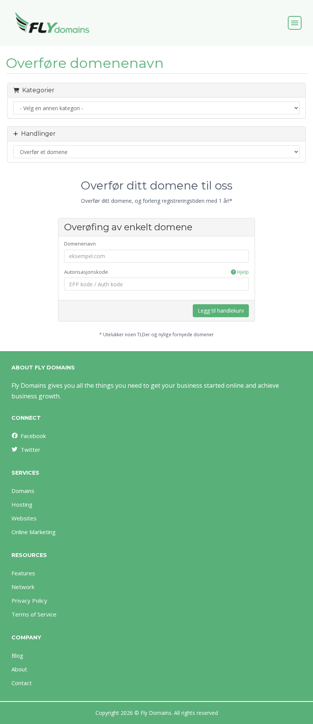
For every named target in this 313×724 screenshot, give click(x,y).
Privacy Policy (29, 600)
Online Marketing (33, 532)
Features (23, 573)
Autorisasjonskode (156, 271)
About (19, 669)
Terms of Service (33, 614)
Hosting (21, 504)
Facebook (33, 436)
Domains (22, 490)
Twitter (30, 449)
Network (22, 587)
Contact (21, 683)
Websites (24, 518)
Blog (17, 655)
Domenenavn (80, 243)
